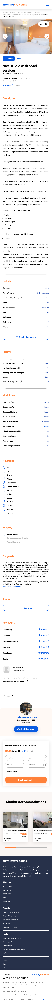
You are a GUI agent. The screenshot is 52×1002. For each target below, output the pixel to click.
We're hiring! (7, 890)
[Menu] (47, 5)
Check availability (26, 780)
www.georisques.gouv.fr (12, 586)
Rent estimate (7, 945)
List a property (7, 942)
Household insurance (10, 916)
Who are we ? (7, 886)
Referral (5, 968)
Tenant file (6, 923)
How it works (7, 894)
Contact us (6, 901)
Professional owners (9, 953)
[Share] (46, 24)
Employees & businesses (10, 920)
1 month (46, 426)
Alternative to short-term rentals (14, 949)
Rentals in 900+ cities (10, 927)
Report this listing (12, 696)
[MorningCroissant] (15, 5)
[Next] (46, 36)
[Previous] (5, 36)
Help (4, 897)
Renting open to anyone (11, 912)
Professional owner (26, 716)
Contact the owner (26, 729)
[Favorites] (41, 24)
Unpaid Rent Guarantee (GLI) (12, 938)
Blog (4, 964)
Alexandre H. (18, 667)
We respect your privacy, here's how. (15, 991)
